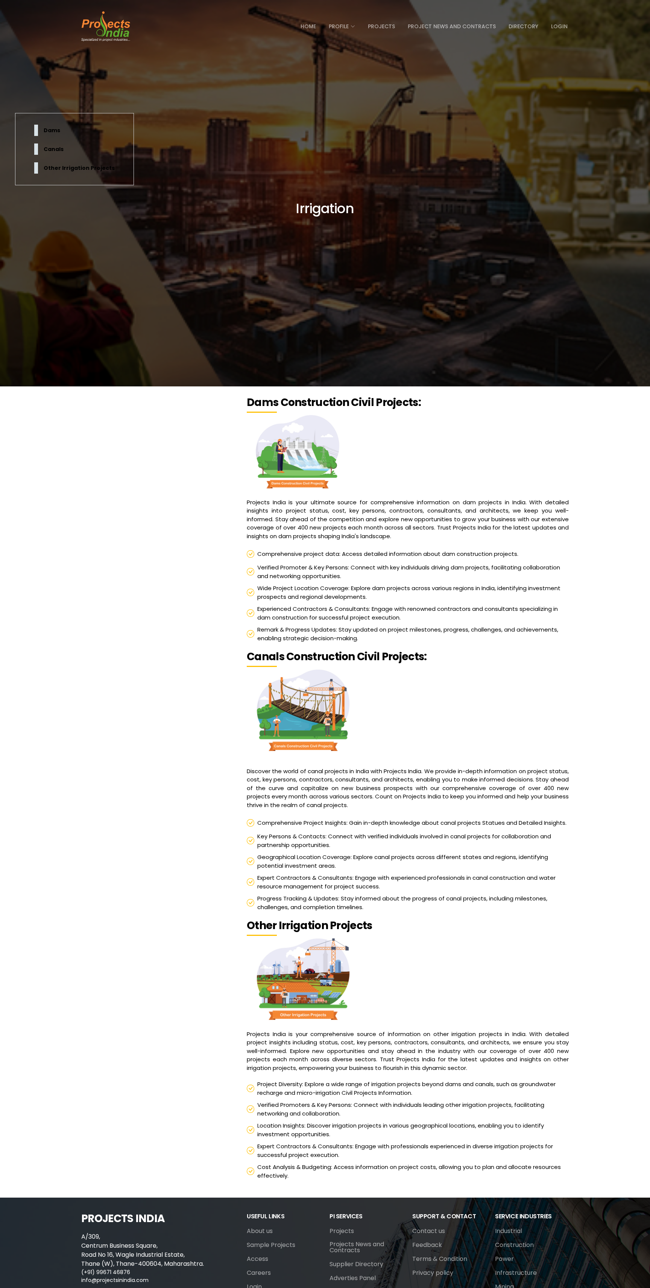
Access (257, 1259)
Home (308, 26)
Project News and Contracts (452, 26)
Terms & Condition (439, 1259)
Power (504, 1259)
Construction (514, 1245)
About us (260, 1231)
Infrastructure (516, 1273)
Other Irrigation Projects (79, 168)
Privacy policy (432, 1273)
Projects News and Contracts (357, 1247)
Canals (54, 149)
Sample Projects (271, 1245)
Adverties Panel (353, 1278)
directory (523, 26)
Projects (381, 26)
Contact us (428, 1231)
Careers (259, 1273)
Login (559, 26)
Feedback (427, 1245)
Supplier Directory (356, 1264)
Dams (52, 130)
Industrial (508, 1231)
